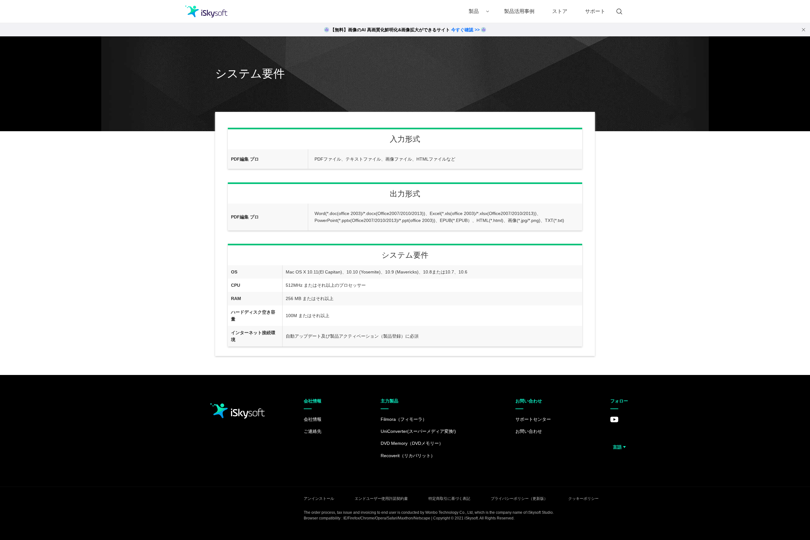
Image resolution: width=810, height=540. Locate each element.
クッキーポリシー (583, 498)
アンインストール (319, 498)
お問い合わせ (528, 431)
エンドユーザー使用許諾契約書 (381, 498)
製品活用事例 (519, 11)
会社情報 (312, 419)
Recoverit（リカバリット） (408, 455)
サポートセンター (533, 419)
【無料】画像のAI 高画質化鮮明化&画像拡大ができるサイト (405, 29)
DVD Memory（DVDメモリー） (412, 443)
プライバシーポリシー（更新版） (519, 498)
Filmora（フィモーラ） (404, 419)
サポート (595, 11)
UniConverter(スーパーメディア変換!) (418, 431)
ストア (559, 11)
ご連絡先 (312, 431)
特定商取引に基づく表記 (449, 498)
